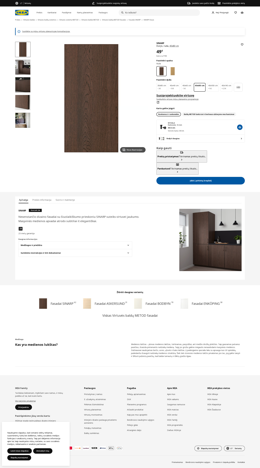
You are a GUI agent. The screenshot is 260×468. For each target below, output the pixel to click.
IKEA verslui (172, 414)
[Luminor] (86, 448)
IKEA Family (172, 420)
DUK (129, 399)
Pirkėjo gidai (132, 425)
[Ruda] (161, 71)
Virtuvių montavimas (93, 414)
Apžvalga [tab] (23, 199)
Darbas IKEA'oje (174, 430)
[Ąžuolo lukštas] (173, 71)
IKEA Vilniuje (212, 394)
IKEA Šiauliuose (214, 409)
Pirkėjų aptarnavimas (136, 394)
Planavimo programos (137, 404)
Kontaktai (241, 462)
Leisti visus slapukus (20, 451)
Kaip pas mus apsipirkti (137, 414)
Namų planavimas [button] (85, 12)
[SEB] (94, 448)
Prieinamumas (177, 462)
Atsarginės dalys (134, 430)
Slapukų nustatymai (19, 457)
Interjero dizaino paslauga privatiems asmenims (100, 421)
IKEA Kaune (212, 399)
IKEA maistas (173, 409)
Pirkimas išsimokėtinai (94, 404)
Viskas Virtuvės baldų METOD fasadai (130, 315)
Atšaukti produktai (135, 409)
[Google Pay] (119, 448)
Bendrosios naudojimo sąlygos (140, 420)
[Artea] (102, 448)
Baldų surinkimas (91, 433)
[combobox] (158, 12)
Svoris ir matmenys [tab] (65, 199)
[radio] (168, 114)
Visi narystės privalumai (25, 401)
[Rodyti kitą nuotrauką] (142, 98)
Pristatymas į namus (93, 394)
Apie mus (171, 394)
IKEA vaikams (173, 399)
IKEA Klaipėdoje (214, 404)
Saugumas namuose (176, 404)
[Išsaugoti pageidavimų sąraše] (242, 44)
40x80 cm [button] (174, 46)
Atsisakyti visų (42, 451)
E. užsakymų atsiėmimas (95, 399)
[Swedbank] (77, 448)
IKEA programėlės (175, 425)
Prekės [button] (39, 12)
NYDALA (171, 123)
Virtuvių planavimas (92, 409)
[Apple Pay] (111, 448)
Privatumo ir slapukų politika (224, 462)
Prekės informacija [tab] (41, 199)
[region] (91, 98)
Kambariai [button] (52, 12)
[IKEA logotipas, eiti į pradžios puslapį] (21, 12)
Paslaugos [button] (103, 12)
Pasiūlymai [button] (66, 12)
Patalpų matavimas (92, 428)
